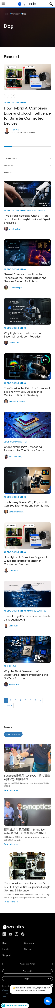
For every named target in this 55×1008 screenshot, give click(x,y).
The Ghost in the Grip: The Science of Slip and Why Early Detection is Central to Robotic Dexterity (27, 391)
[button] (15, 1005)
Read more (11, 734)
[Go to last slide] (6, 96)
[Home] (27, 4)
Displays (11, 666)
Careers (28, 949)
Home (6, 14)
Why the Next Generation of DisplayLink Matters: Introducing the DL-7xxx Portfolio (26, 674)
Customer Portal (27, 964)
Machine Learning (37, 210)
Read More (9, 790)
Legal (4, 997)
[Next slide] (13, 96)
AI (5, 102)
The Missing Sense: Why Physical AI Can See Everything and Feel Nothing (27, 503)
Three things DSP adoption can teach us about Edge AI (27, 617)
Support (6, 955)
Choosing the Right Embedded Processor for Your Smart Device (24, 448)
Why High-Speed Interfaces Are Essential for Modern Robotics (23, 334)
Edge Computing (16, 102)
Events (5, 949)
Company (15, 14)
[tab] (8, 146)
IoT (26, 442)
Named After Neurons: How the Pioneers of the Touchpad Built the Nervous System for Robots (25, 277)
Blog (4, 943)
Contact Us (27, 971)
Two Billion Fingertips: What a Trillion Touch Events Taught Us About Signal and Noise (27, 219)
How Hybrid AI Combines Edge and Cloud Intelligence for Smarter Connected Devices (27, 116)
